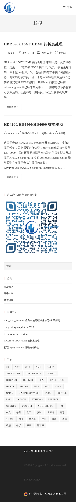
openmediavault (29, 393)
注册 (44, 419)
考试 (64, 419)
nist (47, 386)
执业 (21, 419)
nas (36, 386)
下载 (61, 406)
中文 (8, 412)
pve (8, 399)
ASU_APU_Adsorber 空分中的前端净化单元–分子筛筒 (32, 320)
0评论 (62, 53)
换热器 (32, 419)
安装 (39, 412)
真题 (54, 419)
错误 (18, 425)
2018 (27, 367)
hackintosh (57, 380)
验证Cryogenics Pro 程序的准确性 (21, 347)
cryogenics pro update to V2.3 (19, 327)
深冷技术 (8, 286)
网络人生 (47, 53)
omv (58, 386)
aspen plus (13, 373)
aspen (51, 367)
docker (28, 380)
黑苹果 (40, 425)
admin (11, 53)
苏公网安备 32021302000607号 (47, 493)
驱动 (29, 425)
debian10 (12, 380)
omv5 (9, 393)
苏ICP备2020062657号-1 (39, 451)
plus (48, 393)
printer (62, 393)
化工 (29, 412)
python (21, 399)
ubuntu (11, 406)
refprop (53, 399)
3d (7, 367)
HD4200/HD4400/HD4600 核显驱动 (33, 124)
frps (41, 380)
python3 (37, 399)
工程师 (50, 412)
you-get (27, 406)
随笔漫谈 (8, 300)
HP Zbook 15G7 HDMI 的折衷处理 (33, 44)
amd (38, 367)
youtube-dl (45, 406)
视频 (8, 425)
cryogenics (33, 373)
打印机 (9, 419)
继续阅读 (14, 107)
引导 (62, 412)
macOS (24, 386)
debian (51, 373)
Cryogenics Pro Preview (16, 334)
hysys (10, 386)
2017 (17, 367)
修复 (18, 412)
